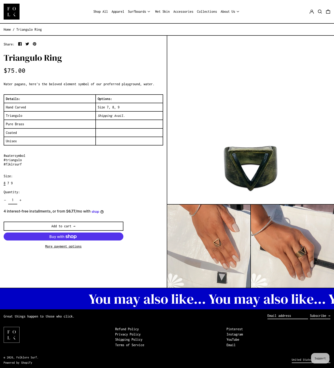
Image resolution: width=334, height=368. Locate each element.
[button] (320, 11)
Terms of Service (129, 345)
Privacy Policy (128, 334)
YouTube (233, 339)
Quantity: (12, 192)
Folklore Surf (26, 357)
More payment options (63, 246)
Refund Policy (127, 329)
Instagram (235, 334)
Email (231, 345)
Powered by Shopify (18, 362)
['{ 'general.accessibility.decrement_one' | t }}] (5, 200)
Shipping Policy (128, 339)
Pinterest (235, 329)
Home (7, 29)
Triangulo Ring (29, 29)
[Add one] (20, 200)
